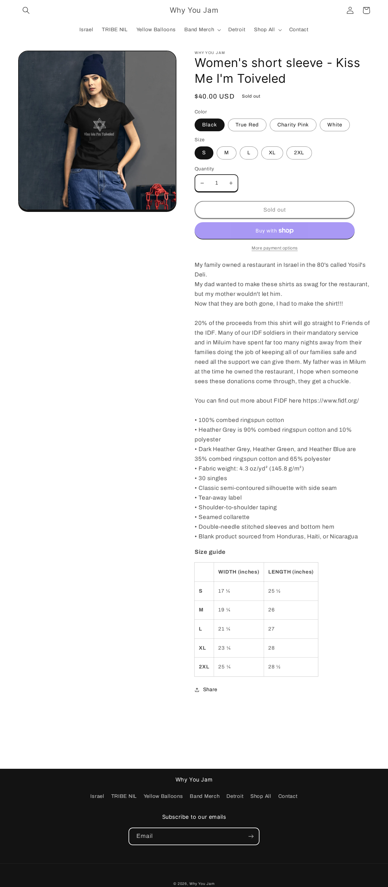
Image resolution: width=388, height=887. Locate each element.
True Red (247, 125)
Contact (288, 796)
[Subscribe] (251, 836)
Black (209, 125)
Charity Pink (293, 125)
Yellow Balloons (163, 796)
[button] (26, 10)
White (334, 125)
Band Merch (204, 796)
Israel (97, 796)
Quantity (204, 168)
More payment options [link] (275, 248)
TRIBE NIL (124, 796)
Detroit (234, 796)
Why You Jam (202, 884)
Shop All (260, 796)
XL (272, 153)
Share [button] (210, 689)
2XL (299, 153)
